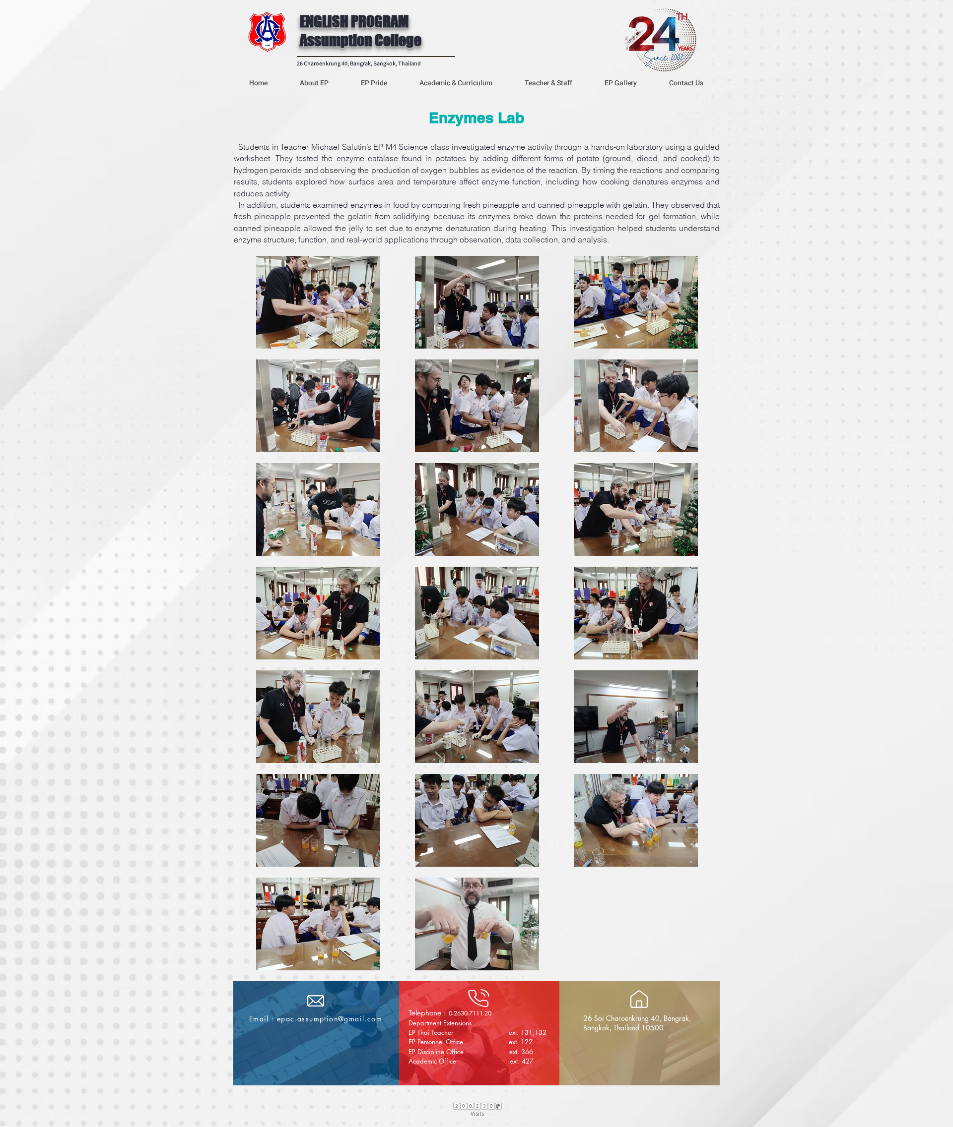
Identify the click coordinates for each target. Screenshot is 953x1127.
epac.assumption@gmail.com (329, 1018)
